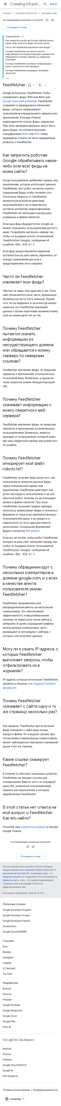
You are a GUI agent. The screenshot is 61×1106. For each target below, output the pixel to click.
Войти (53, 4)
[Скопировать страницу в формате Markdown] (40, 85)
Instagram (8, 957)
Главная (7, 13)
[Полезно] (47, 20)
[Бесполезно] (52, 20)
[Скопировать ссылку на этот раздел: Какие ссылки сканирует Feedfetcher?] (30, 765)
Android (7, 988)
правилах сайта (11, 880)
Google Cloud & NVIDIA (15, 931)
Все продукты (10, 1076)
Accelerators (9, 926)
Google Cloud (10, 1016)
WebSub (32, 101)
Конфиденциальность (45, 1090)
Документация (49, 13)
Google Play (9, 1021)
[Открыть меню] (5, 4)
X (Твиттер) (9, 968)
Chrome (7, 994)
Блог (5, 946)
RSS (36, 134)
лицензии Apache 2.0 (13, 876)
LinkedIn (7, 963)
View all (7, 1027)
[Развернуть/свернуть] (23, 36)
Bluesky (7, 952)
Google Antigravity (12, 1010)
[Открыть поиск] (45, 4)
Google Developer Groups (16, 915)
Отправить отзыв (17, 27)
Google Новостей (13, 101)
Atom (25, 134)
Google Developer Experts (16, 920)
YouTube (7, 973)
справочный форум (33, 827)
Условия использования (16, 1090)
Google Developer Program (17, 910)
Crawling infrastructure (25, 4)
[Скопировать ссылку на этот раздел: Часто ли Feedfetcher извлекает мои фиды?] (47, 282)
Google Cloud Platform (15, 1065)
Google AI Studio (11, 1005)
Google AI (8, 1070)
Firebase (7, 999)
